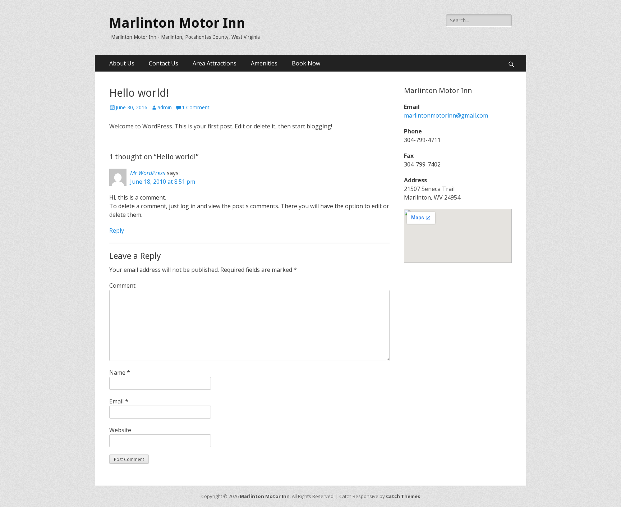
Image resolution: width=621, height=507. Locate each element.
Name (119, 372)
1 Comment (196, 107)
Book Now (306, 63)
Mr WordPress (147, 173)
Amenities (264, 63)
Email (118, 401)
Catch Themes (403, 496)
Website (120, 430)
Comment (122, 285)
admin (164, 107)
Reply (116, 230)
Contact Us (163, 63)
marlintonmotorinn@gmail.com (446, 115)
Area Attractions (214, 63)
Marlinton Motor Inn (177, 23)
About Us (121, 63)
